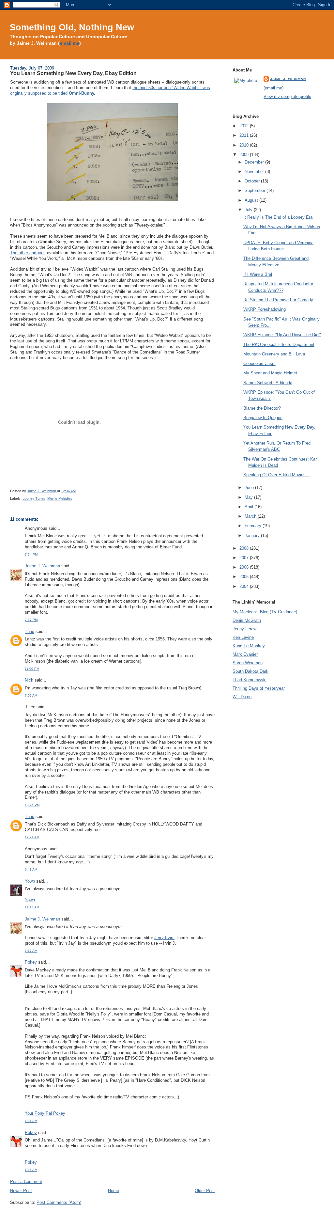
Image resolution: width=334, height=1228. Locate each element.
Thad (29, 631)
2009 (244, 154)
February (254, 525)
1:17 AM (31, 950)
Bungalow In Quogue (262, 417)
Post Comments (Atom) (59, 1202)
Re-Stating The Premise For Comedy (278, 299)
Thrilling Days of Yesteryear (259, 688)
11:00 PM (32, 668)
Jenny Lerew (244, 628)
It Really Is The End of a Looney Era (277, 217)
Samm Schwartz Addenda (267, 382)
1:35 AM (31, 1170)
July (249, 209)
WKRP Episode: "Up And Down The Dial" (282, 334)
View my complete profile (287, 96)
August (252, 200)
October (253, 181)
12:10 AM (32, 907)
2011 (244, 135)
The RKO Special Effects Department (278, 344)
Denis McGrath (247, 620)
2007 (244, 557)
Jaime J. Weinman (42, 565)
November (255, 171)
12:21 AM (32, 837)
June (250, 487)
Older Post (205, 1190)
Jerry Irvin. (164, 937)
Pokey (31, 962)
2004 (244, 586)
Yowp (30, 881)
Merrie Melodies (59, 498)
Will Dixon (242, 696)
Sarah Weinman (248, 662)
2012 (244, 125)
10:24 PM (32, 805)
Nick (29, 680)
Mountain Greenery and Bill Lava (274, 354)
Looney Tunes (34, 498)
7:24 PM (31, 554)
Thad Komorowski (249, 679)
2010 (244, 145)
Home (113, 1190)
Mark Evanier (245, 654)
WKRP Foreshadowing (264, 309)
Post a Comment (26, 1181)
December (255, 162)
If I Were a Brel (257, 274)
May (249, 497)
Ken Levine (243, 637)
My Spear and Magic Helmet (270, 372)
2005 (244, 576)
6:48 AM (31, 869)
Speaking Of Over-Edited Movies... (276, 474)
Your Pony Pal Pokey (45, 1113)
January (253, 535)
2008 (244, 548)
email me (69, 43)
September (255, 190)
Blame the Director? (262, 408)
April (249, 506)
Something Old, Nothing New (72, 27)
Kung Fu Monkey (249, 645)
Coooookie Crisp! (259, 363)
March (251, 516)
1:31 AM (31, 1121)
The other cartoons (28, 252)
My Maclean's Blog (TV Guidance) (265, 611)
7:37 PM (31, 620)
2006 (244, 567)
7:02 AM (31, 695)
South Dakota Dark (250, 671)
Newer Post (21, 1190)
